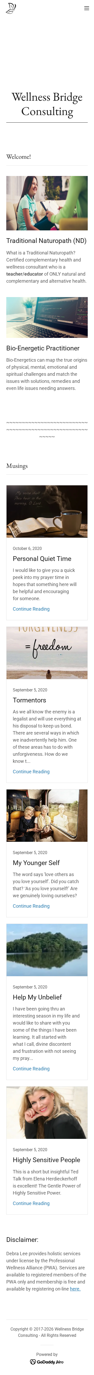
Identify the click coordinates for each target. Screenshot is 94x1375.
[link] (10, 8)
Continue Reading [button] (31, 609)
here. (75, 1289)
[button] (86, 8)
